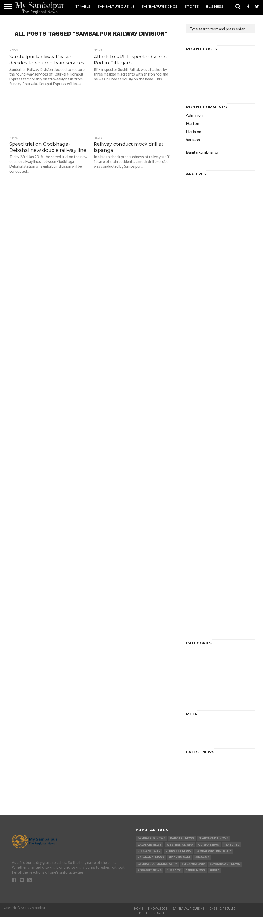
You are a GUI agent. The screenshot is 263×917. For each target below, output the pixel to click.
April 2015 (195, 411)
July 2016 (194, 358)
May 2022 (195, 189)
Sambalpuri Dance (203, 675)
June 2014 (195, 452)
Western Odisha (179, 844)
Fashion (193, 659)
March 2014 (197, 465)
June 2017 (195, 321)
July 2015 (194, 399)
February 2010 (199, 617)
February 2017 (199, 333)
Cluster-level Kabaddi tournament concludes (218, 66)
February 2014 (199, 469)
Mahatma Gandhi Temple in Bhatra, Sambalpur (219, 153)
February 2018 (199, 288)
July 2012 (194, 547)
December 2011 (201, 576)
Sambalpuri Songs (159, 6)
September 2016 (202, 350)
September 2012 (202, 539)
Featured (232, 844)
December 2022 (201, 181)
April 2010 (195, 613)
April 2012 (195, 559)
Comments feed (201, 729)
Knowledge (197, 663)
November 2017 (201, 300)
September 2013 (202, 489)
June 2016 (195, 362)
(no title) (194, 72)
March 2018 (197, 284)
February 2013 (199, 518)
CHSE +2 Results (222, 908)
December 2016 (201, 341)
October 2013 (199, 485)
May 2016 (195, 366)
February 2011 (199, 596)
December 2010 (201, 600)
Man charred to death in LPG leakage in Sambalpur (213, 87)
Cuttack (173, 870)
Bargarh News (182, 838)
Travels (83, 6)
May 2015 (195, 407)
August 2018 (198, 263)
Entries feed (197, 725)
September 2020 (202, 210)
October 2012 (199, 534)
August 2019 (198, 234)
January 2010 (198, 621)
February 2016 (199, 374)
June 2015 (195, 403)
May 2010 (195, 608)
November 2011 (201, 580)
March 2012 (197, 563)
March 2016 (197, 370)
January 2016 (198, 378)
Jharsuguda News (213, 838)
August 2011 (198, 584)
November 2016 (201, 345)
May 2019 (195, 239)
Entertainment (200, 655)
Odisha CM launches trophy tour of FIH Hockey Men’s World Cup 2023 (219, 58)
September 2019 (202, 230)
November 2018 (201, 259)
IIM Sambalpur (193, 864)
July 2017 (194, 317)
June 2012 (195, 551)
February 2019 (199, 251)
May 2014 (195, 456)
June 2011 (195, 592)
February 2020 (199, 222)
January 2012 (198, 571)
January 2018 (198, 292)
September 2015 (202, 391)
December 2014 (201, 428)
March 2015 (197, 415)
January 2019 (198, 255)
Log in (191, 721)
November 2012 (201, 530)
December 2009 (201, 625)
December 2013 (201, 477)
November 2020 (201, 206)
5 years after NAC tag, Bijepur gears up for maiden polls (217, 117)
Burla (215, 870)
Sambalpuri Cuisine (116, 6)
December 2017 (201, 296)
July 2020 (194, 214)
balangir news (149, 844)
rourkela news (178, 851)
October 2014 (199, 436)
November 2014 (201, 432)
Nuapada (202, 857)
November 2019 (201, 226)
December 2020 (201, 202)
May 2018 (195, 276)
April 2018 (195, 280)
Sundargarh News (225, 864)
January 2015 (198, 424)
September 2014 (202, 440)
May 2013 (195, 506)
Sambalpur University (214, 851)
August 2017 (198, 313)
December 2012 (201, 526)
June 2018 (195, 271)
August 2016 (198, 354)
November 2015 (201, 382)
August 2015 (198, 395)
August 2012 (198, 543)
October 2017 (199, 304)
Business (214, 6)
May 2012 (195, 555)
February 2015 (199, 419)
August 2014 (198, 444)
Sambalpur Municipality (157, 864)
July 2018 (194, 267)
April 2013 (195, 510)
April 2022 (195, 193)
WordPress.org (201, 734)
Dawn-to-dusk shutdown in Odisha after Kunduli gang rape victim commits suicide (219, 143)
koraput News (149, 870)
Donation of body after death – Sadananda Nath (216, 78)
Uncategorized (200, 696)
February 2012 (199, 567)
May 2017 (195, 325)
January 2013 (198, 522)
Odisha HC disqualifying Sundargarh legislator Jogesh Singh (219, 133)
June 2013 (195, 502)
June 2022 (195, 185)
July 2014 (194, 448)
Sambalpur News (151, 838)
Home (138, 908)
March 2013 (197, 514)
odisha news (208, 844)
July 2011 (194, 588)
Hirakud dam (179, 857)
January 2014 (198, 473)
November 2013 (201, 481)
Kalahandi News (150, 857)
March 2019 (197, 247)
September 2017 (202, 308)
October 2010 (199, 604)
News (191, 667)
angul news (195, 870)
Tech (190, 688)
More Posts (90, 233)
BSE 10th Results (152, 913)
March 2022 (197, 197)
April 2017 (195, 329)
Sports (192, 6)
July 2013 (194, 497)
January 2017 (198, 337)
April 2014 (195, 460)
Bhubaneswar (149, 851)
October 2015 (199, 387)
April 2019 (195, 243)
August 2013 (198, 493)
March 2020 (197, 218)
